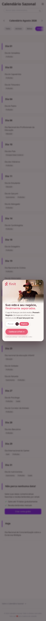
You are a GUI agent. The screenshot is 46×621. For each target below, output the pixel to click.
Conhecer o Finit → (17, 332)
